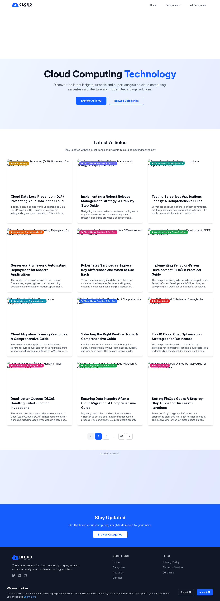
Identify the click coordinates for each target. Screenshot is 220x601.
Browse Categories (126, 100)
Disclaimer (169, 572)
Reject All (186, 592)
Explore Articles (91, 100)
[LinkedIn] (19, 575)
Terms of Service (173, 567)
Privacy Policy (171, 562)
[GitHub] (25, 575)
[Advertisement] (110, 34)
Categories (172, 5)
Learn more (30, 596)
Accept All (204, 592)
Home (153, 5)
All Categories (198, 5)
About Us (118, 572)
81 (121, 436)
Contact (117, 577)
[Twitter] (13, 575)
